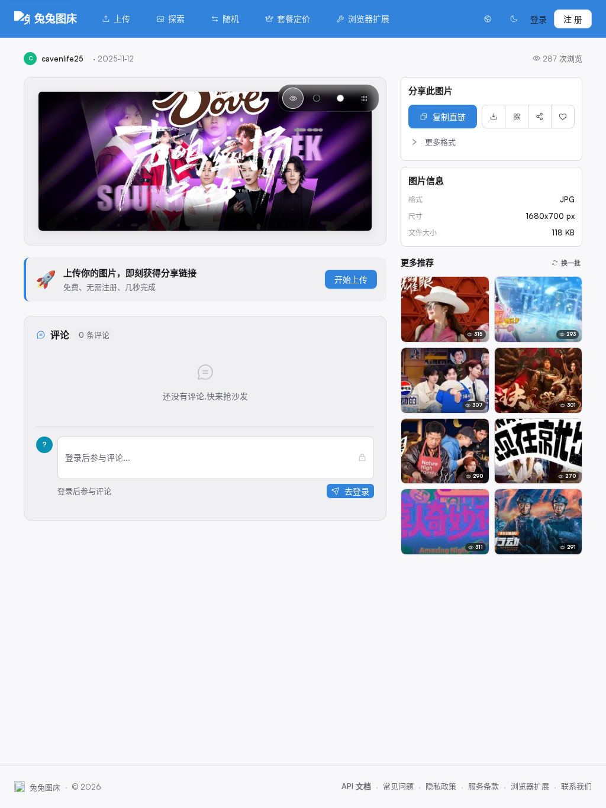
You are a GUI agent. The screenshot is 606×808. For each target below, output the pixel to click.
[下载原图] (493, 116)
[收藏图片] (563, 116)
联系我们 (576, 786)
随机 (231, 19)
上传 (122, 19)
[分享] (540, 116)
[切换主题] (513, 18)
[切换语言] (487, 18)
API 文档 (356, 786)
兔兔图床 (55, 18)
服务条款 (483, 786)
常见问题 (398, 786)
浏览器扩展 (368, 19)
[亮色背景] (340, 98)
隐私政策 (441, 786)
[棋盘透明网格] (364, 98)
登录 (538, 19)
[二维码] (516, 116)
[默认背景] (293, 98)
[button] (491, 142)
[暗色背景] (316, 98)
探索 (176, 19)
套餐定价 (293, 19)
